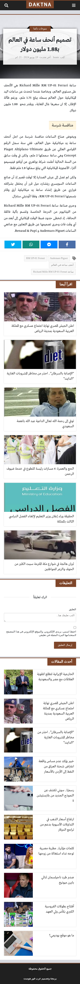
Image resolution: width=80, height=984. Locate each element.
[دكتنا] (40, 4)
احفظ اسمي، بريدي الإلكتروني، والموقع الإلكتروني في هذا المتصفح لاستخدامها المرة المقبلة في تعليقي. (41, 633)
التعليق (72, 609)
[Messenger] (49, 244)
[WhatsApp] (31, 244)
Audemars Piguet (59, 258)
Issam (56, 57)
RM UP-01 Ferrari (35, 258)
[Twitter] (12, 244)
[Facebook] (67, 244)
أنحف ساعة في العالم (62, 265)
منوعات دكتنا (40, 28)
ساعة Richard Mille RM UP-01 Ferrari (53, 271)
